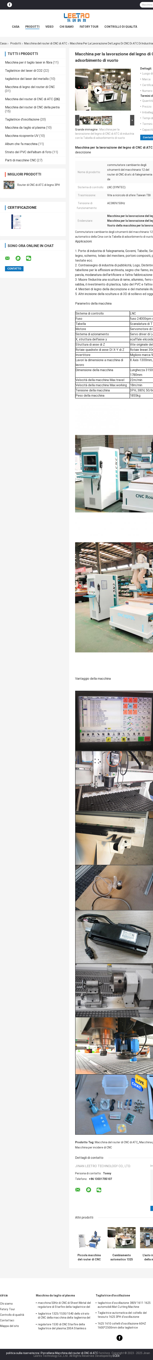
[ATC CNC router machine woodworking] (98, 90)
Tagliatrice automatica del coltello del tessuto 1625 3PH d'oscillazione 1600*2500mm (122, 1315)
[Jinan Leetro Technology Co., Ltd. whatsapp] (21, 258)
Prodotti (32, 26)
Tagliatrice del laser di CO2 (24, 71)
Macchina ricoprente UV (21, 136)
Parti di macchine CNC (20, 160)
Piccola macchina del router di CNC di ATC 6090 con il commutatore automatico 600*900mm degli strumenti (89, 1257)
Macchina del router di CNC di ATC (45, 43)
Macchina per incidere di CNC (93, 1147)
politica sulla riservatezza (22, 1353)
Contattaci (7, 1320)
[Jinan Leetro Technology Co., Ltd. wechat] (31, 258)
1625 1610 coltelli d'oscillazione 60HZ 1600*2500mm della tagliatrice (122, 1325)
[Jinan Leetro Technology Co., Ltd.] (76, 18)
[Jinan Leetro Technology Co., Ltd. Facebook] (9, 4)
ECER (116, 1355)
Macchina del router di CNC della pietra (32, 107)
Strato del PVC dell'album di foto (28, 152)
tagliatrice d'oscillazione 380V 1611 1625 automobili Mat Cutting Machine (124, 1304)
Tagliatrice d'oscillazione (22, 119)
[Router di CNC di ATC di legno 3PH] (9, 185)
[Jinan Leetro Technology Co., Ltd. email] (10, 258)
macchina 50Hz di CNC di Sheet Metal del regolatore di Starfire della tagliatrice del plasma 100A (64, 1305)
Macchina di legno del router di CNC (30, 87)
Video (49, 26)
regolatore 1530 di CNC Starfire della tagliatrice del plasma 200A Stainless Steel (62, 1327)
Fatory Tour (89, 26)
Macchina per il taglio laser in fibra (28, 62)
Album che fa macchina (21, 144)
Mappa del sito (9, 1326)
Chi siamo (67, 26)
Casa (15, 26)
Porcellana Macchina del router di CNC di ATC (69, 1353)
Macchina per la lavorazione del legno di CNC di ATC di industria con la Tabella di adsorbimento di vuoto (104, 133)
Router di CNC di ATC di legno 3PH (38, 184)
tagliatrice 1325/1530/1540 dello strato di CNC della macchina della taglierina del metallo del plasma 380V (64, 1316)
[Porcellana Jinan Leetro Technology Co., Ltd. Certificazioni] (16, 221)
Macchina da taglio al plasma (25, 127)
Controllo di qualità (120, 26)
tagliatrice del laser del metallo (27, 79)
